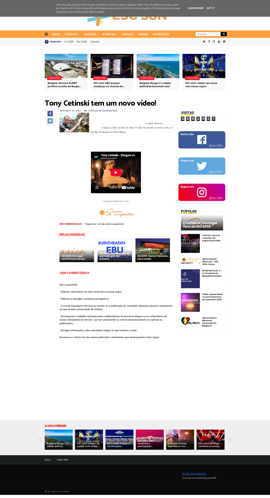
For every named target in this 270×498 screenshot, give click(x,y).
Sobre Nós (62, 460)
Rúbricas (109, 34)
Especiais (90, 34)
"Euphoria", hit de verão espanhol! (104, 224)
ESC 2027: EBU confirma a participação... (146, 443)
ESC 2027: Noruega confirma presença (209, 444)
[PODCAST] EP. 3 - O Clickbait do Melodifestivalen (212, 273)
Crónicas (71, 34)
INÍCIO (56, 34)
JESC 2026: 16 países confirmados (118, 444)
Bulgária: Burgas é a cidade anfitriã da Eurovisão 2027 (155, 85)
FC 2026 (69, 41)
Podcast (127, 34)
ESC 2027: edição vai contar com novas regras (201, 85)
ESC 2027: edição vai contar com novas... (88, 444)
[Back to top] (262, 490)
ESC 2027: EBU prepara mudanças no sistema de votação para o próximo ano (110, 85)
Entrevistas (161, 34)
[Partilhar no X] (50, 121)
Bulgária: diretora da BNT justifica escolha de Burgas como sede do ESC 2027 (64, 85)
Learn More (195, 8)
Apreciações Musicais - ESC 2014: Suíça (210, 262)
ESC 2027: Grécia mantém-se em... (177, 444)
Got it (211, 8)
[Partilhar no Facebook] (50, 113)
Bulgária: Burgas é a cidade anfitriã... (57, 444)
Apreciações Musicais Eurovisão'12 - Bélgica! (210, 321)
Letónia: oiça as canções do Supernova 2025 (211, 238)
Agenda (143, 34)
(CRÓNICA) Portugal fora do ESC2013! (200, 224)
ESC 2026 (82, 41)
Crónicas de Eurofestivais (102, 111)
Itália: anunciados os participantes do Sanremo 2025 (212, 297)
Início (48, 460)
